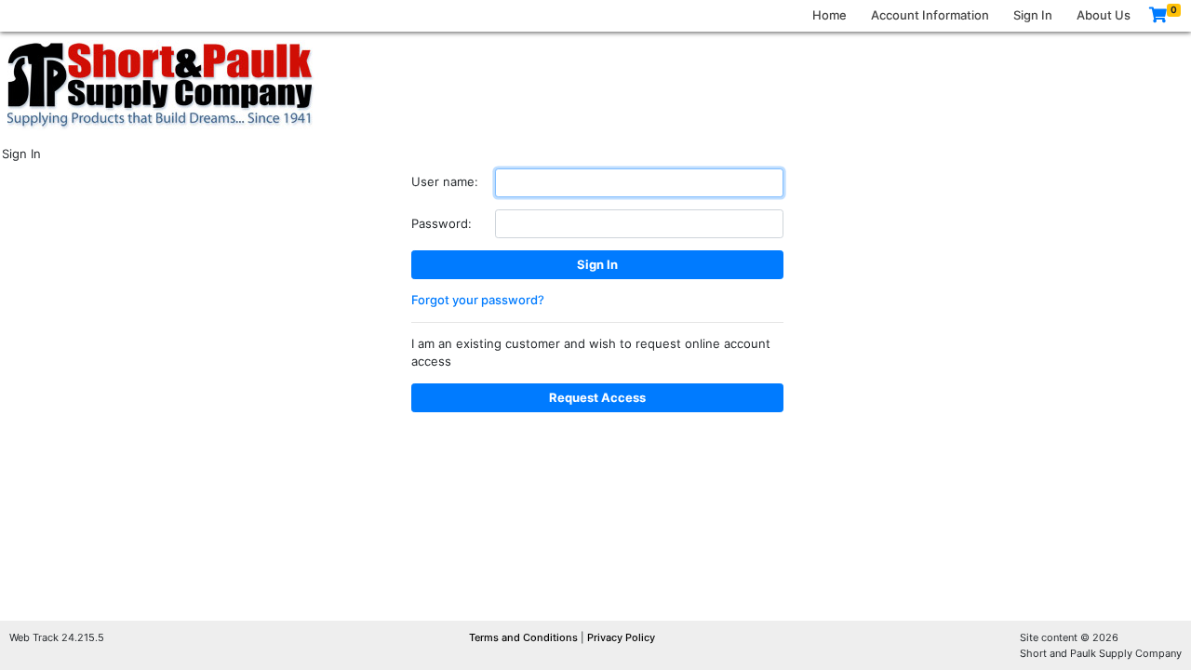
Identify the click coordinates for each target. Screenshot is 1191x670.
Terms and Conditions (525, 637)
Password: (441, 223)
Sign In (1032, 14)
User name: (444, 181)
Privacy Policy (621, 637)
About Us (1104, 14)
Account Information (930, 14)
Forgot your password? (477, 299)
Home (829, 14)
